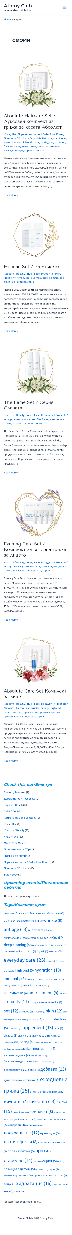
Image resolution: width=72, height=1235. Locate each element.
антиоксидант (17, 1055)
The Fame (42, 419)
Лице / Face (33, 273)
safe (33, 1002)
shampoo (60, 142)
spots (36, 1019)
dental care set (58, 945)
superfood (14, 1028)
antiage (8, 419)
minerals (29, 985)
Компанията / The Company (20, 817)
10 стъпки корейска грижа (47, 913)
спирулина (42, 1169)
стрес (54, 1169)
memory (17, 985)
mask (36, 142)
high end (27, 142)
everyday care (12, 142)
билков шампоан (40, 1055)
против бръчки (21, 1141)
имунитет (16, 1101)
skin (54, 1011)
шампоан (38, 150)
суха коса (24, 1175)
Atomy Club (18, 5)
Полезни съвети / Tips (17, 849)
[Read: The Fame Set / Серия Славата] (36, 371)
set (51, 142)
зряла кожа (31, 712)
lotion (42, 979)
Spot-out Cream (21, 1019)
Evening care (21, 566)
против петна (21, 1151)
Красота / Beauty (14, 273)
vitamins (38, 1035)
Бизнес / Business (15, 792)
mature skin (10, 712)
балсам (8, 146)
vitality (10, 1035)
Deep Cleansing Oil (40, 945)
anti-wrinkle (33, 708)
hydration (47, 970)
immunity (15, 978)
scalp (40, 1002)
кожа (16, 570)
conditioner (59, 138)
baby (51, 930)
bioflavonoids (13, 938)
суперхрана (10, 1175)
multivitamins (16, 993)
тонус (10, 1184)
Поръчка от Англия (15, 855)
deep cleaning (17, 944)
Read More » (11, 195)
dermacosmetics (14, 951)
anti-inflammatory (22, 921)
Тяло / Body (11, 874)
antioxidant (38, 930)
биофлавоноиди (15, 1061)
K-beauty (31, 979)
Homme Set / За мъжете (31, 266)
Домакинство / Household (19, 798)
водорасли (48, 1061)
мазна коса (43, 1119)
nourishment (43, 992)
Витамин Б (52, 1035)
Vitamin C (24, 1035)
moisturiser (42, 985)
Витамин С (11, 1042)
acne (7, 921)
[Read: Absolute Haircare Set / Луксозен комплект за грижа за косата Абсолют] (36, 84)
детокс (34, 1069)
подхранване (21, 1133)
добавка (53, 1069)
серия (28, 150)
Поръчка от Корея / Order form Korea (40, 134)
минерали (16, 1125)
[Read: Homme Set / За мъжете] (36, 235)
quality (44, 142)
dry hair (42, 951)
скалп (61, 1161)
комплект (56, 146)
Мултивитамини (40, 1048)
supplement (37, 1027)
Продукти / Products (16, 138)
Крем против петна (44, 1042)
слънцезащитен (19, 1169)
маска (7, 150)
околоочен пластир (35, 1125)
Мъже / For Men (50, 273)
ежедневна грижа (25, 146)
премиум (17, 150)
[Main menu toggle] (64, 8)
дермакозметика (15, 1069)
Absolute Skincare (14, 708)
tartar (58, 1028)
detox (31, 951)
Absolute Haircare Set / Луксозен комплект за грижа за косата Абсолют (33, 121)
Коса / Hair (10, 134)
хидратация (34, 1183)
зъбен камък (55, 1091)
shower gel (39, 1012)
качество (43, 146)
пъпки (37, 1161)
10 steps (9, 913)
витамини (34, 1061)
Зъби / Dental (12, 811)
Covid (58, 938)
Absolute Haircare (41, 138)
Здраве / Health (13, 805)
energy (55, 951)
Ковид (27, 1042)
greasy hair (52, 961)
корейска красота (24, 1119)
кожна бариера (20, 1112)
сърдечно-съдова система (49, 1175)
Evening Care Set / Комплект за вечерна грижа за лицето (35, 549)
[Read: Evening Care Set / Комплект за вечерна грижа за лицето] (36, 512)
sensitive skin (53, 1002)
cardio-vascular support (37, 938)
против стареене (23, 423)
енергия (37, 1091)
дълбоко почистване (22, 1080)
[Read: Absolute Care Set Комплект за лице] (36, 659)
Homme (53, 277)
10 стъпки (21, 913)
